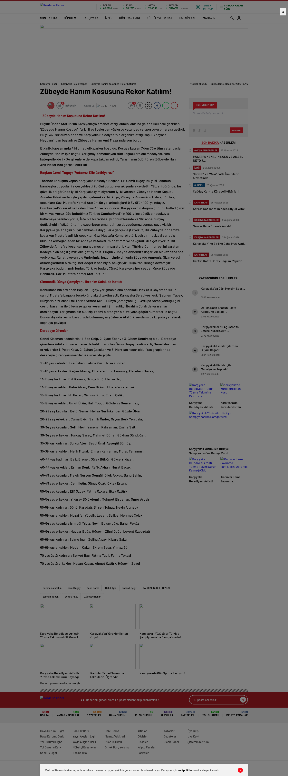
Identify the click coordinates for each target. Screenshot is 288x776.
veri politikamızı (187, 770)
